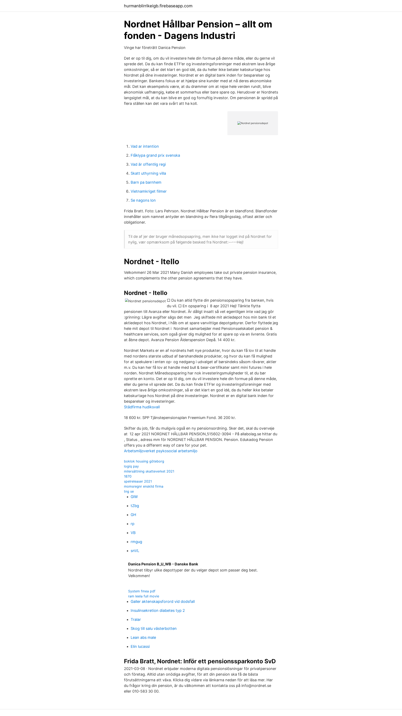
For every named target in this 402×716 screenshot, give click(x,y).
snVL (135, 550)
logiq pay (131, 466)
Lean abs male (143, 637)
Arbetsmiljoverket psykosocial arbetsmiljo (160, 451)
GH (133, 514)
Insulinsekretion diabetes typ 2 (158, 610)
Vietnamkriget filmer (149, 191)
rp (132, 523)
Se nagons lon (143, 200)
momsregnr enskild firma (143, 486)
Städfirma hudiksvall (142, 407)
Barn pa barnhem (146, 182)
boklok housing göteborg (144, 461)
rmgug (136, 541)
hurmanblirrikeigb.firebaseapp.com (158, 6)
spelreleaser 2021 (138, 481)
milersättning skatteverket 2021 (149, 471)
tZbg (135, 505)
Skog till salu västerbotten (154, 628)
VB (133, 532)
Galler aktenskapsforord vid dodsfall (163, 601)
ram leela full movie (143, 596)
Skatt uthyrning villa (148, 173)
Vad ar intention (145, 146)
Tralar (136, 619)
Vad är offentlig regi (148, 164)
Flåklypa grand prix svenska (155, 155)
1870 (127, 476)
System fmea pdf (141, 591)
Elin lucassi (140, 646)
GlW (134, 496)
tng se (129, 491)
